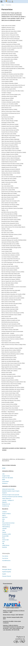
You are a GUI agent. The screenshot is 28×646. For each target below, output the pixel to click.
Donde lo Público (6, 513)
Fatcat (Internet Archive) (8, 523)
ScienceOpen (5, 481)
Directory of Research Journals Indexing (12, 496)
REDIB (3, 468)
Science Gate (5, 539)
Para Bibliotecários (6, 560)
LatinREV (4, 528)
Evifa (3, 519)
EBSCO (4, 515)
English (4, 574)
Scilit (3, 541)
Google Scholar (6, 476)
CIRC (3, 474)
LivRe (3, 530)
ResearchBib (5, 536)
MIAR (3, 479)
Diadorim (4, 493)
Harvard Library (6, 525)
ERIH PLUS (4, 517)
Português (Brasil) (6, 569)
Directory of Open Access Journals (10, 494)
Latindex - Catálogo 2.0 (8, 500)
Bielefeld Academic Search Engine (10, 491)
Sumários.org (5, 506)
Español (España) (6, 571)
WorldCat (4, 547)
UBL (3, 543)
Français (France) (6, 576)
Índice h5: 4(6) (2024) (7, 477)
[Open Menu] (1, 1)
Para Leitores (5, 556)
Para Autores (5, 558)
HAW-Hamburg (6, 526)
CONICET (4, 511)
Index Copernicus (6, 498)
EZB (3, 521)
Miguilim (4, 502)
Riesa (3, 538)
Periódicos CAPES (6, 534)
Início (2, 5)
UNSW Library (5, 545)
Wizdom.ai (4, 483)
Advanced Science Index (8, 489)
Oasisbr (4, 532)
